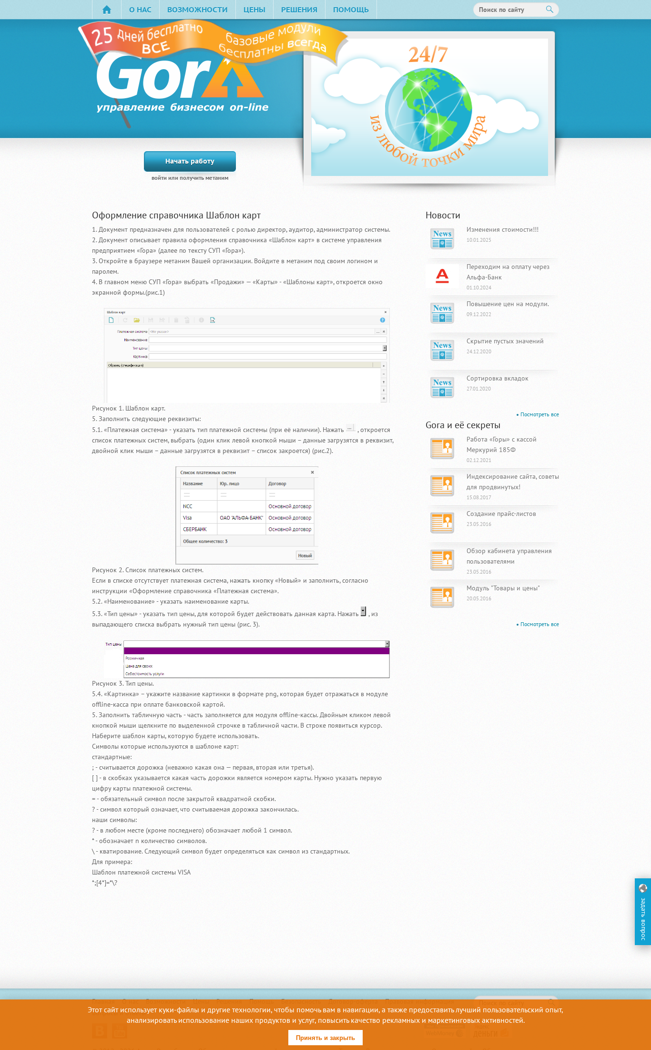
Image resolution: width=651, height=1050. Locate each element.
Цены (254, 9)
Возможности (197, 9)
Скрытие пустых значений (505, 346)
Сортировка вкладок (498, 383)
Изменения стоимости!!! (503, 234)
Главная (106, 9)
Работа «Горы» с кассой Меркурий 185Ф (502, 449)
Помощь (351, 9)
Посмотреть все (539, 414)
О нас (140, 9)
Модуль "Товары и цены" (503, 593)
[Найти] (550, 9)
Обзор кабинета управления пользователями (509, 560)
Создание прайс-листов (501, 518)
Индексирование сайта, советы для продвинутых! (513, 486)
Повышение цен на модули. (508, 308)
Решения (299, 9)
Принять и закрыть (325, 1037)
